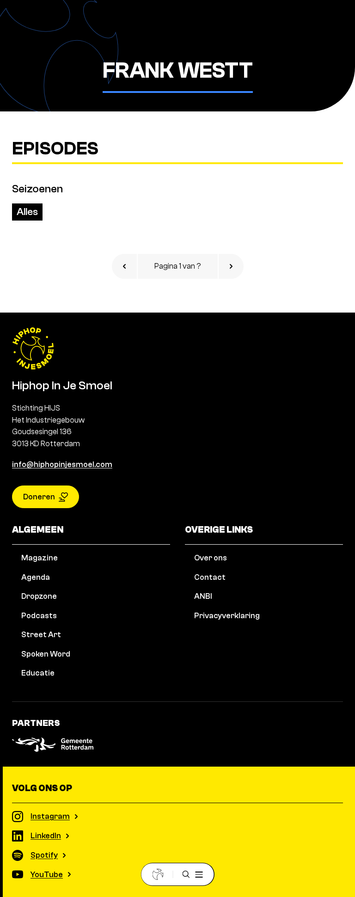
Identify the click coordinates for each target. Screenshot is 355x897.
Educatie (38, 673)
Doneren (39, 496)
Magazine (39, 557)
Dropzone (39, 596)
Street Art (41, 634)
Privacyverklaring (227, 615)
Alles (27, 212)
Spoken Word (45, 654)
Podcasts (39, 615)
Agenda (35, 577)
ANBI (203, 596)
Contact (210, 577)
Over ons (210, 557)
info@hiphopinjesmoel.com (62, 464)
